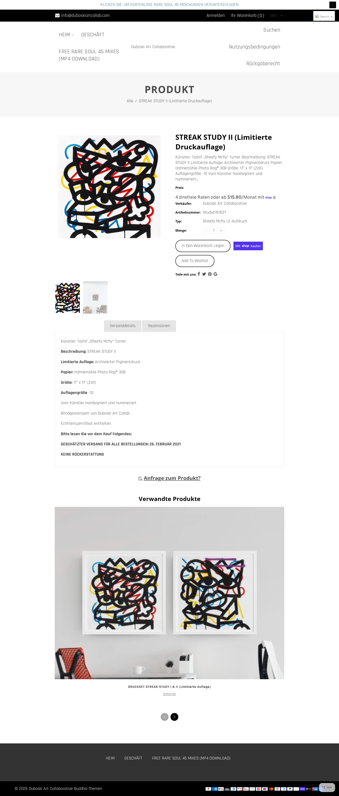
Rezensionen (159, 326)
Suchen (271, 30)
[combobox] (276, 15)
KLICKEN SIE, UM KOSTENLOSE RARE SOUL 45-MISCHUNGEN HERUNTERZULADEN (169, 4)
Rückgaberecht (263, 63)
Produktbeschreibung (79, 326)
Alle (130, 101)
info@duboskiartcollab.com (85, 15)
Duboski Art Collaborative (153, 47)
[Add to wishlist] (169, 675)
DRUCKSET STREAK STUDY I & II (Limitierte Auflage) (169, 687)
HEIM (65, 34)
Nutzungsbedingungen (254, 46)
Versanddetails (123, 326)
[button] (174, 717)
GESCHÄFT (93, 34)
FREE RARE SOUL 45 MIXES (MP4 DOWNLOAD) (89, 55)
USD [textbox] (273, 15)
